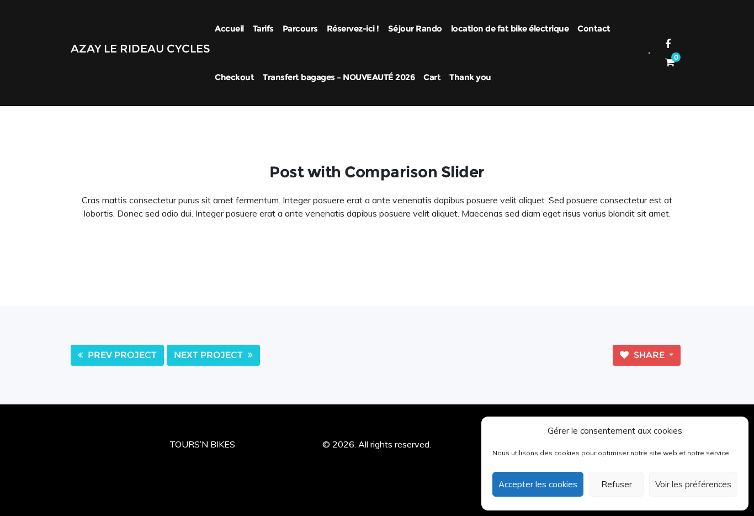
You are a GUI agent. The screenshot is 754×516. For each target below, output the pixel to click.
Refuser (616, 484)
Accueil (229, 28)
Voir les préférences (693, 484)
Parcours (300, 28)
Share (649, 355)
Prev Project (121, 355)
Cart (431, 77)
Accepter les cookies (537, 484)
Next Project (209, 355)
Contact (593, 28)
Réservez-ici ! (353, 28)
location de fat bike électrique (510, 28)
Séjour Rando (415, 28)
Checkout (234, 77)
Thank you (470, 77)
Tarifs (263, 28)
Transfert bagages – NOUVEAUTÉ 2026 (339, 77)
